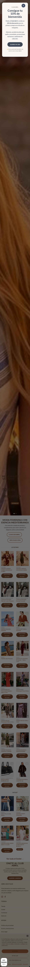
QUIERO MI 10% (15, 44)
